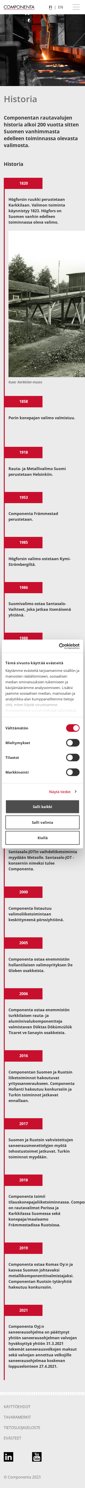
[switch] (73, 742)
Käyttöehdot (17, 1406)
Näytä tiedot (60, 791)
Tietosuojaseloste (22, 1427)
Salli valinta (42, 822)
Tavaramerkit (17, 1417)
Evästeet (12, 1438)
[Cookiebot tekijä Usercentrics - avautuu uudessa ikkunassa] (60, 646)
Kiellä (43, 837)
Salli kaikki (42, 806)
